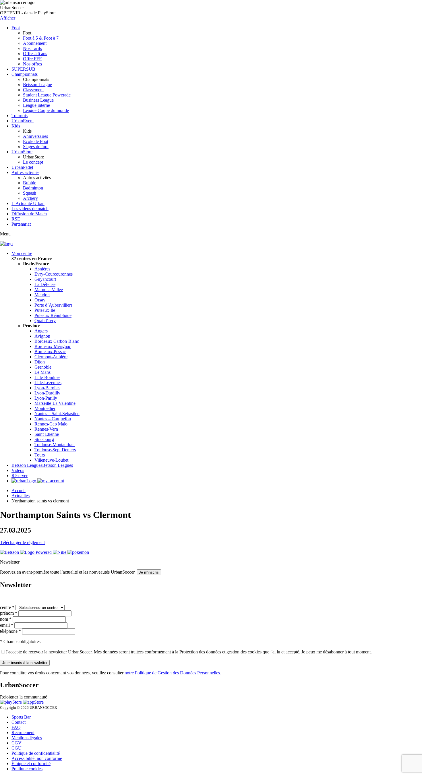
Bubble (29, 182)
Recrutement (22, 732)
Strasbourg (44, 439)
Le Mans (42, 372)
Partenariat (21, 224)
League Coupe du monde (46, 110)
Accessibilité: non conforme (36, 758)
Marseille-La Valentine (55, 403)
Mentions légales (26, 737)
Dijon (39, 361)
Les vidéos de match (30, 208)
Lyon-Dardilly (47, 392)
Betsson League (37, 84)
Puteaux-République (52, 315)
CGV (16, 742)
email (6, 625)
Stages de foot (36, 146)
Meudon (42, 294)
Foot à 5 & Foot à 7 (41, 38)
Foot (15, 27)
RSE (15, 218)
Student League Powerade (47, 94)
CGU (16, 748)
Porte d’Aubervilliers (53, 305)
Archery (30, 198)
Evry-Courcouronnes (53, 274)
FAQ (16, 727)
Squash (29, 193)
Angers (41, 330)
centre (7, 607)
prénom (8, 613)
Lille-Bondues (47, 377)
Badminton (33, 187)
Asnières (42, 268)
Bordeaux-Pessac (50, 351)
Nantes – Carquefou (52, 418)
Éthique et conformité (31, 763)
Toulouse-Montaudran (54, 444)
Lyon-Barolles (47, 387)
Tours (39, 454)
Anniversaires (35, 136)
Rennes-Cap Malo (50, 423)
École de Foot (35, 141)
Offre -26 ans (35, 53)
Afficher (7, 18)
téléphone (10, 631)
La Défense (44, 284)
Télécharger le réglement (22, 542)
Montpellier (44, 408)
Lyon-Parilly (45, 398)
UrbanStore (21, 151)
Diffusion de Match (29, 213)
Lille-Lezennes (47, 382)
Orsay (39, 299)
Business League (38, 100)
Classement (33, 89)
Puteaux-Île (44, 310)
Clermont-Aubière (50, 356)
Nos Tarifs (32, 48)
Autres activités (25, 172)
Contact (18, 722)
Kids (15, 125)
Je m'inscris (149, 572)
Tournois (19, 115)
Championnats (24, 74)
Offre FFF (32, 58)
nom (5, 619)
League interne (36, 105)
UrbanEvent (22, 120)
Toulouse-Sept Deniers (55, 449)
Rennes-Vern (46, 429)
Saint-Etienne (46, 434)
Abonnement (35, 43)
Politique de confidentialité (35, 753)
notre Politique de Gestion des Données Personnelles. (173, 672)
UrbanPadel (22, 167)
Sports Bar (21, 717)
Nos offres (32, 63)
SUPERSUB (23, 69)
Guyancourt (45, 279)
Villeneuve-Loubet (51, 460)
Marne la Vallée (48, 289)
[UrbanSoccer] (6, 243)
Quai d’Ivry (45, 320)
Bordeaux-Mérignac (52, 346)
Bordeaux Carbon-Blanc (56, 341)
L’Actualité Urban (27, 203)
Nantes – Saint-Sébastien (57, 413)
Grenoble (42, 367)
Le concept (33, 162)
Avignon (42, 336)
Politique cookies (26, 768)
